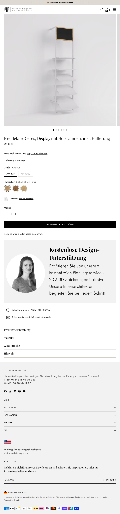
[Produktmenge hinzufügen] (15, 214)
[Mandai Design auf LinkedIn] (15, 392)
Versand (8, 234)
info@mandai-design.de (40, 317)
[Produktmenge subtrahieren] (6, 214)
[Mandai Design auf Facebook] (5, 392)
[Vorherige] (31, 2)
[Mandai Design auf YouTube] (24, 392)
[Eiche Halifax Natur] (7, 188)
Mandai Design (29, 497)
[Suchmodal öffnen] (102, 9)
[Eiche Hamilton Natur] (23, 188)
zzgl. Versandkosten (37, 153)
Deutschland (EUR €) (15, 492)
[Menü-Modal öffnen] (115, 9)
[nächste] (88, 2)
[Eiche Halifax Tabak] (15, 188)
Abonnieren (109, 480)
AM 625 (10, 173)
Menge (7, 207)
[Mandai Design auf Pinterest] (20, 392)
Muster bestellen (26, 198)
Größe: (12, 167)
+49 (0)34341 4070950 (39, 309)
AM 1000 (25, 173)
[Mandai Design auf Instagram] (10, 392)
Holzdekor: (20, 182)
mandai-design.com (19, 453)
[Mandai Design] (18, 9)
